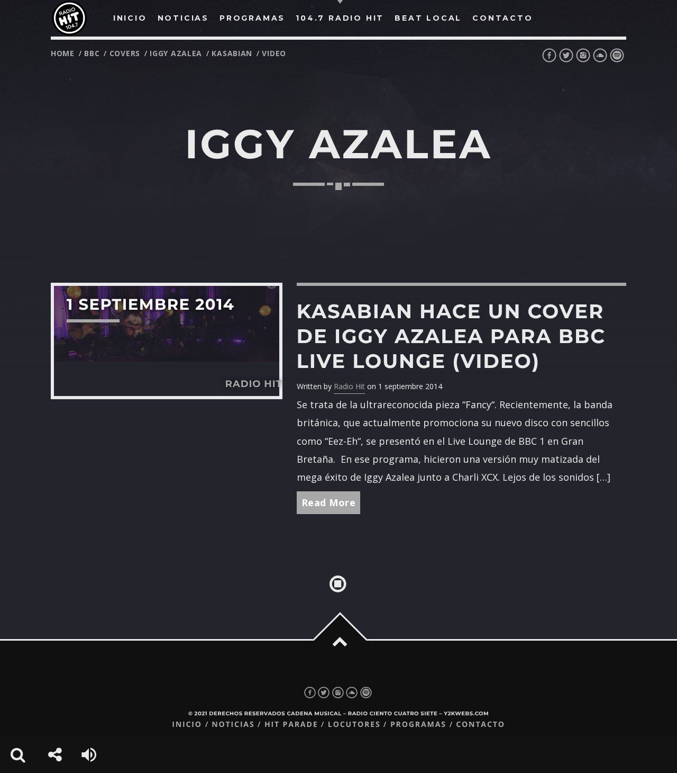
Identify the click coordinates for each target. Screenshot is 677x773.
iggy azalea (176, 53)
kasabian (232, 53)
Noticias (233, 725)
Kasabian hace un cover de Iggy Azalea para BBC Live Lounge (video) (451, 336)
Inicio (187, 725)
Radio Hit (349, 386)
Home (63, 53)
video (274, 53)
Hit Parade (291, 725)
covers (124, 53)
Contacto (480, 725)
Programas (418, 725)
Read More (328, 502)
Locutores (354, 725)
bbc (91, 53)
